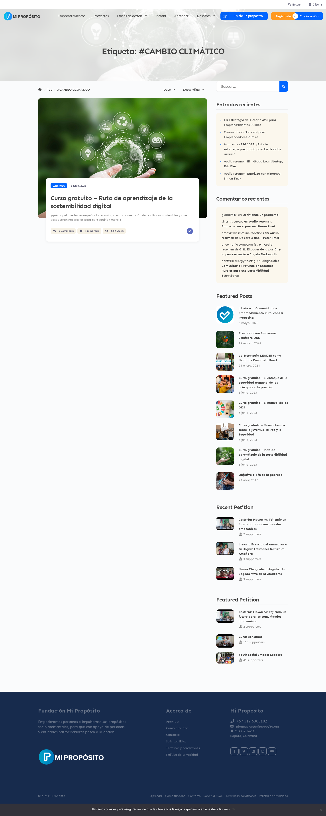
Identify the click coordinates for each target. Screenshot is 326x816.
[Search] (283, 86)
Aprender (181, 16)
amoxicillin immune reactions (243, 233)
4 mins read (91, 230)
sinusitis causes (232, 221)
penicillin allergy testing (238, 261)
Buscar (296, 4)
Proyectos (101, 16)
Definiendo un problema (261, 215)
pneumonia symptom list (240, 244)
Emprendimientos (71, 16)
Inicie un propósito (248, 16)
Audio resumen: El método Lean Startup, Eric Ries (253, 163)
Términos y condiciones (183, 748)
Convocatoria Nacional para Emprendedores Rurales (244, 134)
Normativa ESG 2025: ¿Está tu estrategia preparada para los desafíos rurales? (252, 149)
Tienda (160, 16)
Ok (234, 809)
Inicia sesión (309, 16)
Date (167, 89)
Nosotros (203, 16)
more (115, 219)
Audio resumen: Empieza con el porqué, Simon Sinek (252, 176)
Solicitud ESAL (176, 741)
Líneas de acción (129, 16)
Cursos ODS (59, 185)
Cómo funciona (177, 728)
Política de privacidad (182, 754)
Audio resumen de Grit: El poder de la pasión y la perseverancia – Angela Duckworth (251, 249)
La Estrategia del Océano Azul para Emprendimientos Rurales (250, 122)
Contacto (173, 734)
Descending (191, 89)
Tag (50, 89)
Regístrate (283, 16)
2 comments (66, 230)
